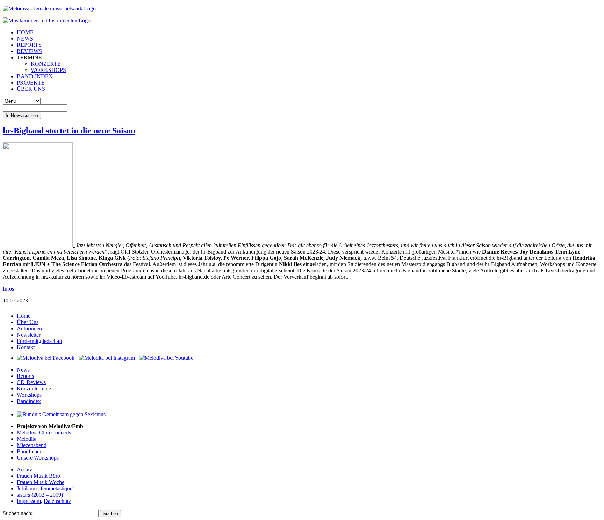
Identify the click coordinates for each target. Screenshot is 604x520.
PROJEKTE (31, 83)
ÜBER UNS (31, 89)
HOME (25, 32)
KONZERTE (46, 64)
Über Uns (27, 322)
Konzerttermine (34, 388)
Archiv (24, 470)
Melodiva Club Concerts (44, 432)
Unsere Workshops (38, 458)
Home (23, 316)
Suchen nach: (18, 513)
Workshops (29, 395)
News (23, 370)
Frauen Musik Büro (38, 476)
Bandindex (29, 401)
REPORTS (29, 45)
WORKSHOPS (48, 70)
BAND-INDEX (35, 76)
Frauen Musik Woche (40, 482)
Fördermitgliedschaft (39, 341)
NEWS (25, 39)
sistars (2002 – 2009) (40, 495)
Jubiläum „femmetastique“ (46, 488)
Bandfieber (29, 451)
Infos (8, 289)
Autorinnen (29, 328)
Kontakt (26, 347)
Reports (25, 376)
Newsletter (29, 335)
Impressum (29, 501)
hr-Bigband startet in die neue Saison (69, 130)
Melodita (26, 439)
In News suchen (22, 115)
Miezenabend (31, 445)
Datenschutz (57, 501)
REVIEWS (29, 51)
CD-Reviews (31, 382)
